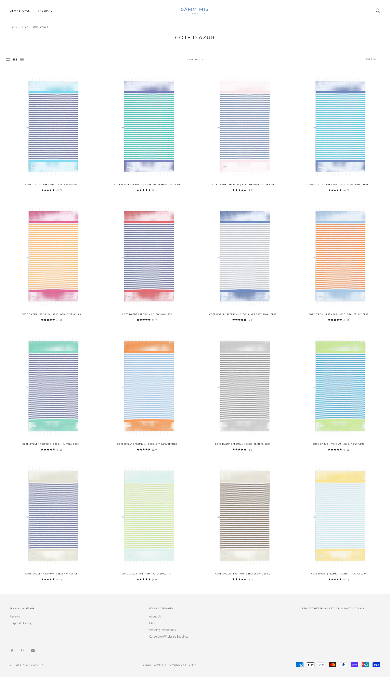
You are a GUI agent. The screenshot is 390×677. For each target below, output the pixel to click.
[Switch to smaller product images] (15, 59)
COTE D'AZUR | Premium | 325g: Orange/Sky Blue (338, 314)
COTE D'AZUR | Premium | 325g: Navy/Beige (51, 574)
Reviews (15, 616)
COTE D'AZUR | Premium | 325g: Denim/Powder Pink (243, 184)
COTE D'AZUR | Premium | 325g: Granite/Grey (243, 444)
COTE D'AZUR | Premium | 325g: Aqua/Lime (338, 444)
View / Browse (20, 10)
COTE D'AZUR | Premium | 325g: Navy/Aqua (51, 184)
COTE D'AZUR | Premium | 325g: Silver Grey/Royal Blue (242, 314)
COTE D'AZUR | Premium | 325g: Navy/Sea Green (51, 444)
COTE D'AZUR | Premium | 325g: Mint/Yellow (338, 574)
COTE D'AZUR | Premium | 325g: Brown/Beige (242, 574)
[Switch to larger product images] (8, 59)
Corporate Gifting (20, 623)
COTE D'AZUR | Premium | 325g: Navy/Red (147, 314)
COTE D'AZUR (40, 27)
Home (13, 27)
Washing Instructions (162, 630)
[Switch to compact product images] (22, 59)
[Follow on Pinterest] (22, 651)
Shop (25, 27)
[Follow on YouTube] (33, 651)
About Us (155, 616)
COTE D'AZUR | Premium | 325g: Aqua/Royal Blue (338, 184)
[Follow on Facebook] (12, 651)
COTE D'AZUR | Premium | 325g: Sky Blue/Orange (147, 444)
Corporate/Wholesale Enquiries (168, 636)
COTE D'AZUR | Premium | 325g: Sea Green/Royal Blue (147, 184)
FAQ (152, 623)
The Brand (45, 10)
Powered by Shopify (182, 664)
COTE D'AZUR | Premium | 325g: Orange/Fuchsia (51, 314)
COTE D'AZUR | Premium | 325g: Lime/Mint (147, 574)
